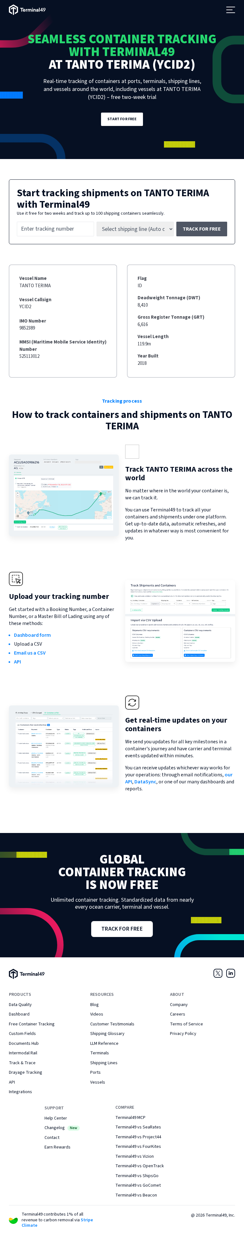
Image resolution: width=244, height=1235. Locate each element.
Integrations (20, 1092)
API (17, 661)
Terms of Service (186, 1024)
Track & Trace (22, 1063)
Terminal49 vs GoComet (138, 1185)
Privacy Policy (183, 1033)
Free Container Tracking (32, 1024)
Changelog (60, 1128)
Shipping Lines (104, 1063)
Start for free (122, 119)
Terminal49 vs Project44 (138, 1137)
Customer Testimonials (112, 1024)
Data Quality (20, 1005)
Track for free (202, 228)
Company (179, 1005)
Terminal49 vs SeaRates (138, 1127)
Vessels (97, 1082)
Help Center (55, 1118)
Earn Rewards (57, 1147)
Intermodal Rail (23, 1053)
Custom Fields (22, 1033)
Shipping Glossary (107, 1033)
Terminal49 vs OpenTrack (139, 1166)
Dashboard (19, 1014)
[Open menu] (230, 10)
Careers (177, 1014)
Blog (94, 1005)
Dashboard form (32, 635)
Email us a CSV (30, 652)
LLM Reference (104, 1043)
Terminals (99, 1053)
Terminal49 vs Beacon (136, 1195)
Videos (96, 1014)
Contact (51, 1137)
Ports (95, 1072)
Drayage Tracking (25, 1072)
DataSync (145, 781)
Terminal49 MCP (130, 1117)
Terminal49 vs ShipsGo (137, 1176)
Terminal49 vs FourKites (138, 1146)
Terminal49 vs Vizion (134, 1156)
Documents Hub (24, 1043)
